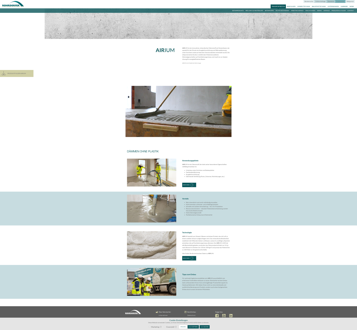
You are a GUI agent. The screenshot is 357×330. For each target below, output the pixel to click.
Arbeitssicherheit (297, 10)
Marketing (155, 327)
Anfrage (327, 10)
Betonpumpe (269, 10)
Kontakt (351, 10)
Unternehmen (333, 6)
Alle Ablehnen (205, 326)
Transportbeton (278, 6)
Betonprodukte (238, 10)
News (352, 6)
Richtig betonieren (282, 10)
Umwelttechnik (303, 6)
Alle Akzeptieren (193, 326)
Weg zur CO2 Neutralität (254, 10)
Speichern (183, 326)
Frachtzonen (310, 10)
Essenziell (170, 327)
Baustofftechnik (319, 6)
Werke (319, 10)
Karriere (344, 6)
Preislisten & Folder (339, 10)
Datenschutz (191, 315)
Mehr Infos (186, 185)
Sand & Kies (291, 6)
